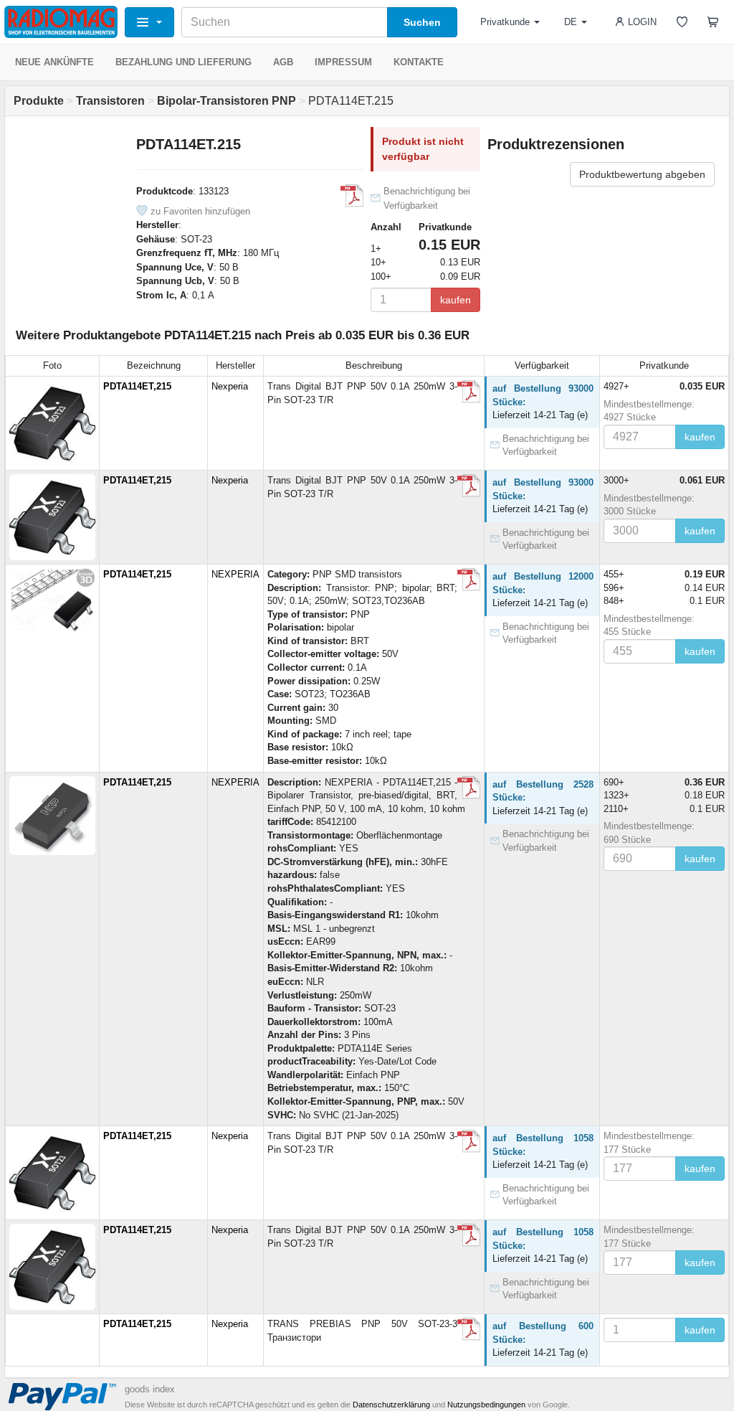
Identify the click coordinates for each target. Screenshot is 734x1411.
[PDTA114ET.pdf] (468, 579)
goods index (150, 1389)
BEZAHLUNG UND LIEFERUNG (183, 62)
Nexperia (229, 386)
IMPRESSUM (343, 62)
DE (570, 21)
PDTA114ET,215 (137, 386)
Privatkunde (505, 21)
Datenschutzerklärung (391, 1404)
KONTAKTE (419, 62)
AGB (283, 62)
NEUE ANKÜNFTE (54, 62)
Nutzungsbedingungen (486, 1404)
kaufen (455, 300)
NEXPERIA (235, 574)
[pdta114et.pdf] (351, 195)
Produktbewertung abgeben (642, 174)
